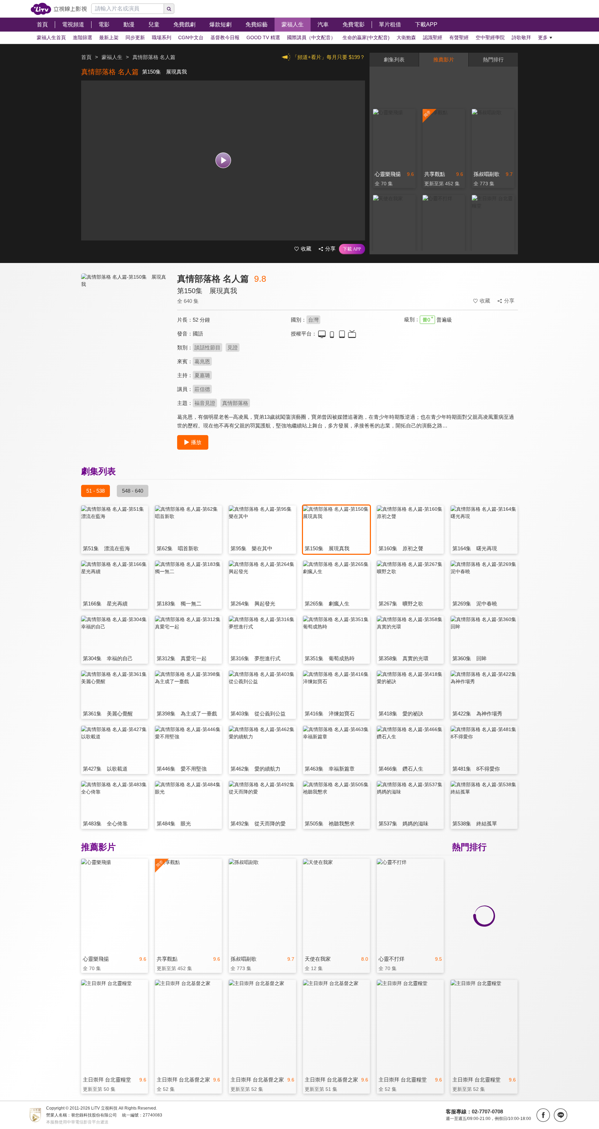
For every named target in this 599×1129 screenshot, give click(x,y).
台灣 (313, 320)
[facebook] (543, 1115)
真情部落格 (235, 403)
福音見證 (204, 403)
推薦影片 (443, 59)
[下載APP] (352, 249)
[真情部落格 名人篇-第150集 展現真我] (124, 335)
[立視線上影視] (59, 9)
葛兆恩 (202, 361)
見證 (232, 347)
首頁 (86, 57)
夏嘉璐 (202, 375)
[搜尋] (169, 8)
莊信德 (202, 389)
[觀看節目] (223, 160)
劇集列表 (394, 59)
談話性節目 (207, 347)
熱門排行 (493, 59)
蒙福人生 (112, 57)
